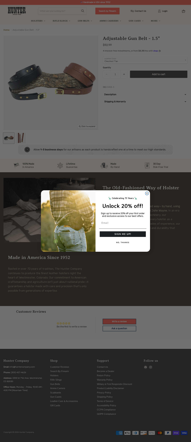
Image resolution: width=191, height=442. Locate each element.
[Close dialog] (147, 193)
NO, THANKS (122, 242)
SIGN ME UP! (123, 234)
